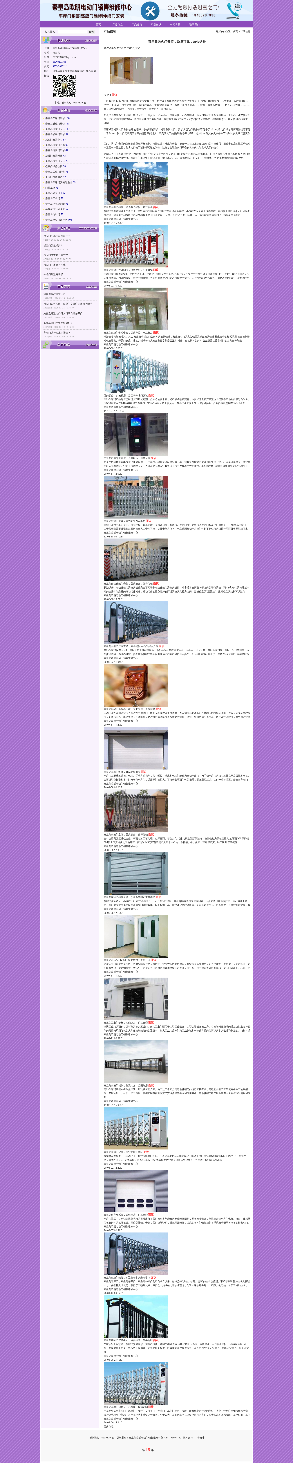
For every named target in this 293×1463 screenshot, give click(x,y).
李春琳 (201, 1437)
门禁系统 (50, 187)
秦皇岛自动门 (52, 214)
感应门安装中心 (53, 139)
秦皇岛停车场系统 (55, 203)
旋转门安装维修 (53, 155)
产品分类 (137, 24)
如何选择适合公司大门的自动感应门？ (64, 313)
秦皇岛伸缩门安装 (55, 129)
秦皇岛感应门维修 (55, 123)
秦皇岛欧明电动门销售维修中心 (121, 219)
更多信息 (109, 1426)
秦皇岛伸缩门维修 (55, 145)
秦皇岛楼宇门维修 (55, 134)
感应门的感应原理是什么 (56, 236)
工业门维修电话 (53, 177)
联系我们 (194, 24)
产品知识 (156, 24)
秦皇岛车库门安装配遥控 (58, 182)
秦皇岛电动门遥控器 (56, 219)
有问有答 (175, 24)
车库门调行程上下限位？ (56, 332)
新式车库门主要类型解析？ (58, 323)
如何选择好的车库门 (54, 294)
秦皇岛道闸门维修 (55, 150)
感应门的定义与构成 (54, 264)
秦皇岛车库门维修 (55, 118)
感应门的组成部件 (53, 245)
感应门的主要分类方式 (55, 255)
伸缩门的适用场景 (53, 274)
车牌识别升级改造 (55, 209)
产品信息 (117, 24)
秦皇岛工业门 (52, 198)
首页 (98, 24)
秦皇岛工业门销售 (55, 171)
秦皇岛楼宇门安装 (55, 161)
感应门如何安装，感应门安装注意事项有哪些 (67, 303)
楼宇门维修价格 (53, 166)
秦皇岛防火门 (52, 193)
